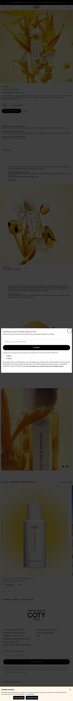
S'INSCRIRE (36, 347)
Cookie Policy (31, 694)
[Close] (70, 689)
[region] (36, 694)
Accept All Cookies (32, 697)
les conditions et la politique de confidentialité (44, 366)
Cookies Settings (19, 697)
